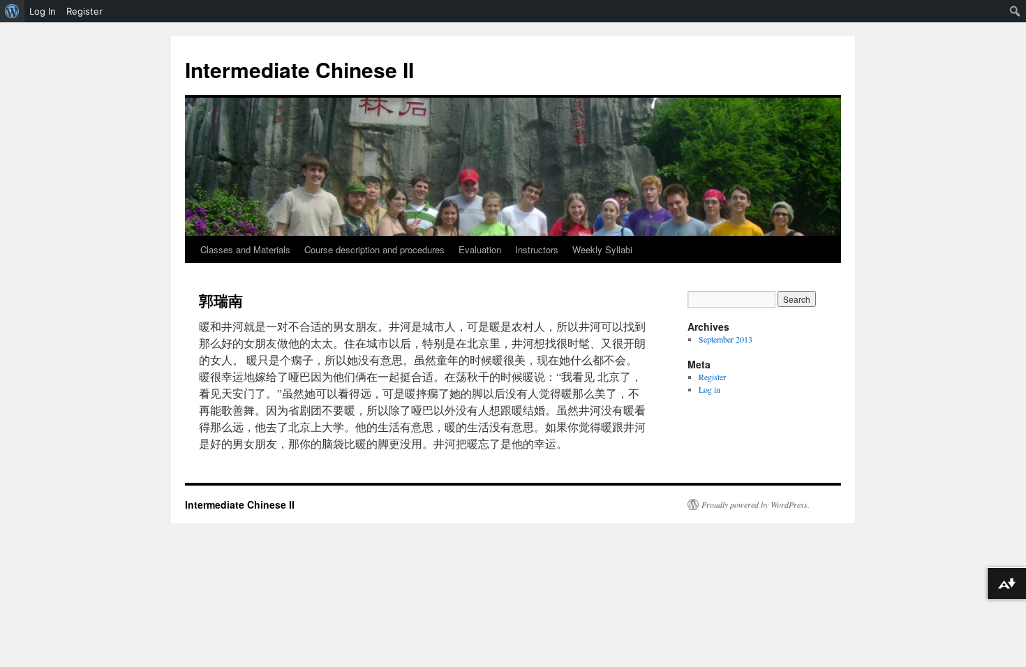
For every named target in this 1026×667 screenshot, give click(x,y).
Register (712, 376)
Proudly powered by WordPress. (755, 504)
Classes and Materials (245, 249)
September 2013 (725, 339)
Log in (709, 389)
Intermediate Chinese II (299, 69)
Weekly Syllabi (602, 249)
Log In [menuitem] (42, 11)
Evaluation (480, 249)
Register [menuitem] (84, 11)
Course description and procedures (374, 249)
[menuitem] (12, 11)
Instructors (536, 249)
